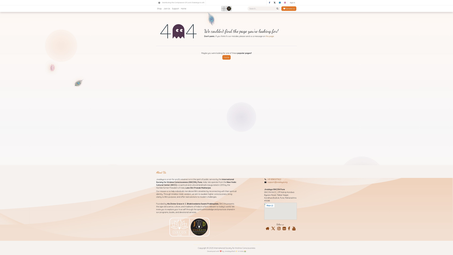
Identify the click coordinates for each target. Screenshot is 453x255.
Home (226, 57)
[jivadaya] (267, 228)
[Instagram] (285, 2)
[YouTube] (294, 228)
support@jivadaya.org (277, 182)
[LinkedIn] (279, 2)
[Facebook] (269, 2)
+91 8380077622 (274, 179)
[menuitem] (159, 8)
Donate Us (290, 8)
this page (270, 36)
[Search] (277, 8)
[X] (274, 2)
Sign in (292, 3)
